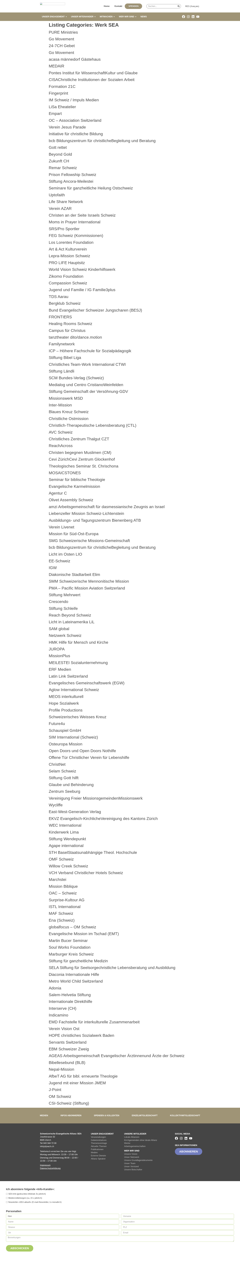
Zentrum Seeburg (64, 791)
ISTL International (64, 906)
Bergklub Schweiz (65, 303)
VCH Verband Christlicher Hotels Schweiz (86, 873)
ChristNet (57, 764)
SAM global (59, 629)
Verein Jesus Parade (67, 127)
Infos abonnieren (70, 1115)
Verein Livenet (61, 527)
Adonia (55, 988)
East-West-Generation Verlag (75, 811)
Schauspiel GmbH (65, 730)
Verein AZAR (60, 208)
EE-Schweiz (59, 561)
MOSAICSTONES (65, 473)
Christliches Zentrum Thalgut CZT (79, 439)
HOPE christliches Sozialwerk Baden (81, 1035)
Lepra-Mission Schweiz (69, 256)
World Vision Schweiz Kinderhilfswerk (82, 269)
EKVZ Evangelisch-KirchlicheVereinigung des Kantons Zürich (103, 818)
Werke (127, 1143)
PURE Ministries (63, 32)
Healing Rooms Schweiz (70, 323)
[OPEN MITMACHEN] (114, 16)
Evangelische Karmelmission (74, 486)
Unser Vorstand (131, 1166)
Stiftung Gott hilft (63, 778)
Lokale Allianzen (131, 1137)
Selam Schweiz (62, 771)
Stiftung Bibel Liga (65, 357)
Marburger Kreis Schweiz (71, 954)
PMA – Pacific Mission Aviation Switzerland (87, 588)
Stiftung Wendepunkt (67, 839)
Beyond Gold (60, 154)
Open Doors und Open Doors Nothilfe (82, 751)
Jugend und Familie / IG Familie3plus (82, 290)
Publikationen (97, 1149)
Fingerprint (58, 93)
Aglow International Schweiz (74, 689)
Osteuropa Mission (65, 744)
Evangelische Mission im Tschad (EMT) (84, 933)
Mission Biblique (63, 886)
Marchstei (57, 879)
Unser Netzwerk (131, 1157)
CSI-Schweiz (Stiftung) (69, 1103)
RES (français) (192, 6)
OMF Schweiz (61, 859)
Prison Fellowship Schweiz (72, 174)
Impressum (45, 1165)
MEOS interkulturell (66, 696)
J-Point (55, 1089)
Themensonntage (99, 1143)
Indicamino (58, 1015)
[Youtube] (198, 16)
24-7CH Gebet (62, 45)
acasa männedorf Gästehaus (75, 59)
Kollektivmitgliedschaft (185, 1115)
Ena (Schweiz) (62, 920)
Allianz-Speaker (98, 1159)
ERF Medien (60, 669)
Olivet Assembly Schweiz (71, 500)
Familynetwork (62, 344)
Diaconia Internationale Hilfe (74, 974)
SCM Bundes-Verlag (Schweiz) (76, 378)
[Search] (178, 6)
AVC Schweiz (61, 432)
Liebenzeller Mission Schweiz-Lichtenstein (86, 513)
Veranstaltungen (98, 1137)
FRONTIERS (60, 317)
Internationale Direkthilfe (70, 1001)
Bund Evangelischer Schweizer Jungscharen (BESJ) (95, 310)
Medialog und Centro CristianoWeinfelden (86, 384)
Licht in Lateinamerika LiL (71, 622)
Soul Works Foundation (69, 947)
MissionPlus (59, 656)
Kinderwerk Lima (64, 832)
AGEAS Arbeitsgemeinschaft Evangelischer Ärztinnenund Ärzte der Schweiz (116, 1055)
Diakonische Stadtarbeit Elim (74, 574)
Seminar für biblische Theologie (77, 479)
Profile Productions (65, 710)
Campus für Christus (67, 330)
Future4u (57, 723)
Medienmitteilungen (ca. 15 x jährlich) (25, 1198)
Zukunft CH (59, 161)
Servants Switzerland (67, 1042)
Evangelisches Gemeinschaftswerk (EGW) (86, 683)
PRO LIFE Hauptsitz (67, 262)
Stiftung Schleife (63, 608)
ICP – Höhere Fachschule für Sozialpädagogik (90, 351)
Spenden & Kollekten (106, 1115)
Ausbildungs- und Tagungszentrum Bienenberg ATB (95, 520)
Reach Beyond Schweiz (70, 615)
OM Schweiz (60, 1096)
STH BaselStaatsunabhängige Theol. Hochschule (93, 852)
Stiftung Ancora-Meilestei (71, 181)
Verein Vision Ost (64, 1028)
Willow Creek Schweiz (68, 866)
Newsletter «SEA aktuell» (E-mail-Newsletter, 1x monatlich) (35, 1202)
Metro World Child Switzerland (76, 981)
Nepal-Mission (61, 1069)
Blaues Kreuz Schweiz (69, 412)
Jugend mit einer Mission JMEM (77, 1083)
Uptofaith (57, 195)
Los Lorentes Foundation (71, 242)
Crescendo (58, 601)
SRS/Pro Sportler (64, 229)
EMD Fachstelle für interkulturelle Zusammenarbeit (94, 1022)
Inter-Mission (60, 405)
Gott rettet (58, 147)
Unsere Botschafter (133, 1169)
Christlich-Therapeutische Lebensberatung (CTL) (92, 425)
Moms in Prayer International (74, 222)
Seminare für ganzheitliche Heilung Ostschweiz (91, 188)
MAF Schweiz (61, 913)
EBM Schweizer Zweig (69, 1049)
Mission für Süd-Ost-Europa (73, 534)
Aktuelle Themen (98, 1146)
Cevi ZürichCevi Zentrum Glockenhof (82, 459)
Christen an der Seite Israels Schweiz (82, 215)
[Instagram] (188, 16)
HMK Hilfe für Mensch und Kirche (78, 642)
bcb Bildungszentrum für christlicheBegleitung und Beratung (102, 140)
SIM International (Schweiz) (73, 737)
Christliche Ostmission (68, 418)
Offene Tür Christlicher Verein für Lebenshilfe (89, 757)
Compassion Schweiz (68, 283)
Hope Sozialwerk (64, 703)
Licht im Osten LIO (65, 554)
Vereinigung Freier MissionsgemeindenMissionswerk (96, 798)
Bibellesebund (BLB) (67, 1062)
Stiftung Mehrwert (64, 595)
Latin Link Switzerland (68, 676)
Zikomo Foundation (66, 276)
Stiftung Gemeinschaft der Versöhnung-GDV (88, 391)
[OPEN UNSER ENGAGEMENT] (66, 16)
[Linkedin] (193, 16)
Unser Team (129, 1163)
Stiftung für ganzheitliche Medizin (78, 961)
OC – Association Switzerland (75, 120)
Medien (44, 1115)
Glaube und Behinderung (71, 784)
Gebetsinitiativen (98, 1140)
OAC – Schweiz (63, 893)
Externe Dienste (98, 1155)
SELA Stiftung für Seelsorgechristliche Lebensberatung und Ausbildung (112, 967)
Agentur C (58, 493)
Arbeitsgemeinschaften (135, 1146)
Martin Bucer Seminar (68, 940)
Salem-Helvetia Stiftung (70, 995)
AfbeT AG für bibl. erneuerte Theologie (83, 1076)
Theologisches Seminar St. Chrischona (83, 466)
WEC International (65, 825)
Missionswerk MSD (66, 398)
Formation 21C (62, 86)
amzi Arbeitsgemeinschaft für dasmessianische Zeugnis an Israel (107, 506)
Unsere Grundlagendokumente (138, 1160)
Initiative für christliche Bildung (76, 134)
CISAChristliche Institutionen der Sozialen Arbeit (91, 79)
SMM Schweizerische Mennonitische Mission (89, 581)
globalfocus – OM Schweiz (72, 927)
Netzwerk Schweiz (65, 635)
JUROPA (57, 649)
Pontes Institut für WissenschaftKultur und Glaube (93, 73)
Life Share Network (66, 201)
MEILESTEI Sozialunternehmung (78, 662)
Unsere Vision (130, 1154)
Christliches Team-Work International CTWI (87, 364)
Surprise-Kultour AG (66, 900)
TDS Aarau (58, 296)
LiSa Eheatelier (62, 107)
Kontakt (118, 6)
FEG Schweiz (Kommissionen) (76, 235)
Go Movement (61, 39)
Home (107, 6)
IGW (53, 567)
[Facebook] (183, 16)
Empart (55, 113)
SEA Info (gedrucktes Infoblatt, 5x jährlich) (27, 1194)
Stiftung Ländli (61, 371)
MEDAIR (56, 66)
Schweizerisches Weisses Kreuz (77, 717)
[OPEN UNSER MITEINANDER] (95, 16)
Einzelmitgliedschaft (145, 1115)
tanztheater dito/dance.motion (75, 337)
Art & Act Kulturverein (68, 249)
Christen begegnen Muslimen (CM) (80, 452)
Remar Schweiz (63, 168)
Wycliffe (56, 805)
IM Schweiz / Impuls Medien (74, 100)
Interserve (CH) (62, 1008)
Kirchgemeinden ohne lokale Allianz (140, 1140)
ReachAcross (61, 445)
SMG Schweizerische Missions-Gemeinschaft (89, 540)
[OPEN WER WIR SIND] (136, 16)
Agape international (66, 845)
